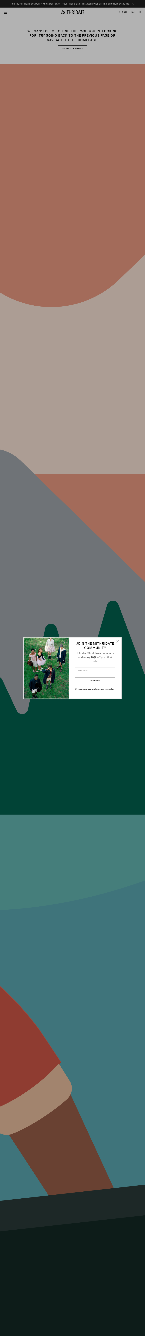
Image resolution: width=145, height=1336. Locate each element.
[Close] (117, 641)
